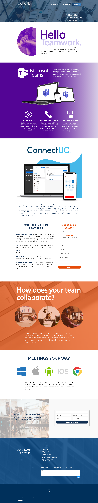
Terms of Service (45, 495)
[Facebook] (21, 500)
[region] (26, 316)
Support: (43, 457)
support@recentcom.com (52, 457)
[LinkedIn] (19, 500)
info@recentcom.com (50, 456)
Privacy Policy (38, 495)
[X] (22, 500)
